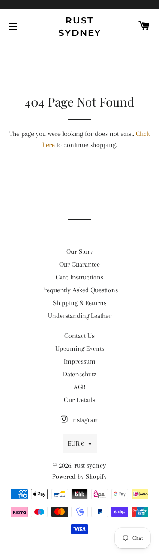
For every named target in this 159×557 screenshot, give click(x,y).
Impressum (79, 361)
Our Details (79, 400)
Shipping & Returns (79, 303)
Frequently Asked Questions (79, 290)
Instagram (84, 420)
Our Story (79, 251)
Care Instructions (79, 277)
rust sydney (79, 26)
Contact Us (79, 336)
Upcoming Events (79, 348)
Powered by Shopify (79, 476)
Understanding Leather (79, 316)
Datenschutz (79, 374)
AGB (79, 387)
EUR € (76, 444)
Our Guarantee (79, 264)
